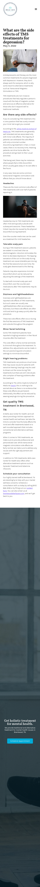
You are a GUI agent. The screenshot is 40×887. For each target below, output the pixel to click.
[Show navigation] (35, 9)
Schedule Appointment (20, 741)
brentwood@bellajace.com (13, 493)
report (13, 386)
